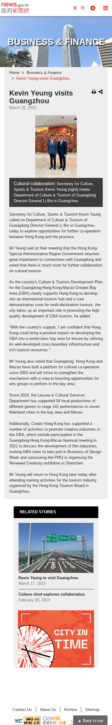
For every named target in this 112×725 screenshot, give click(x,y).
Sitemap (92, 709)
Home (14, 73)
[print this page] (94, 91)
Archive (70, 709)
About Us (48, 709)
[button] (92, 8)
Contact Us (22, 709)
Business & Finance (44, 73)
